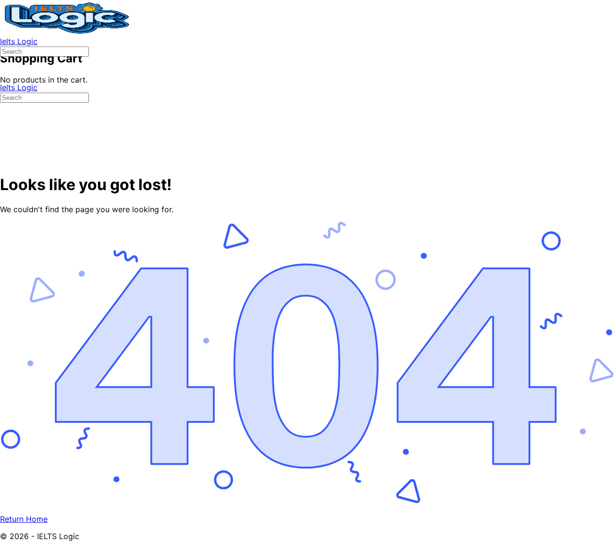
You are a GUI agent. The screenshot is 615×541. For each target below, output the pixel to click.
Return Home (24, 519)
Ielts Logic (18, 41)
